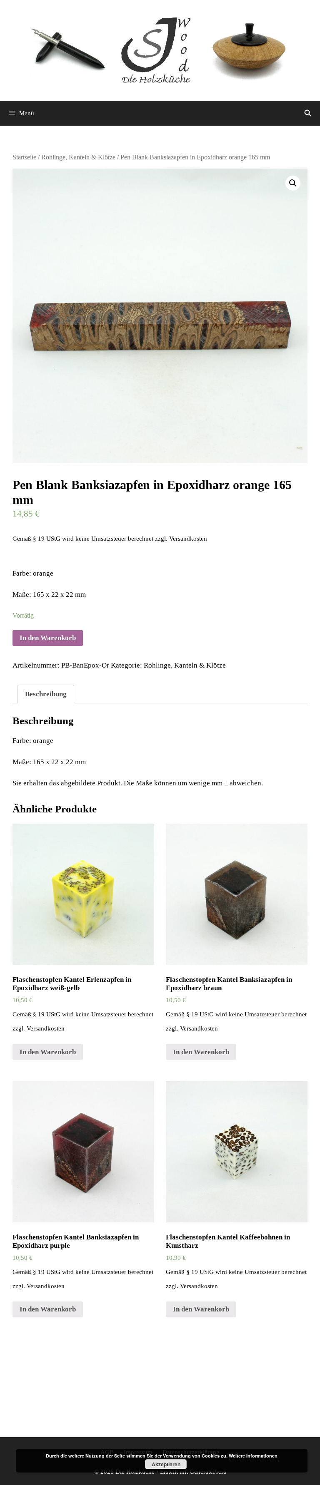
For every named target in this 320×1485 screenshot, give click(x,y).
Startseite (24, 157)
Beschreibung (46, 694)
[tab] (46, 694)
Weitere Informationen (253, 1456)
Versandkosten (188, 538)
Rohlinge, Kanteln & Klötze (78, 157)
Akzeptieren (166, 1464)
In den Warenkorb (48, 638)
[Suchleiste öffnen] (307, 113)
